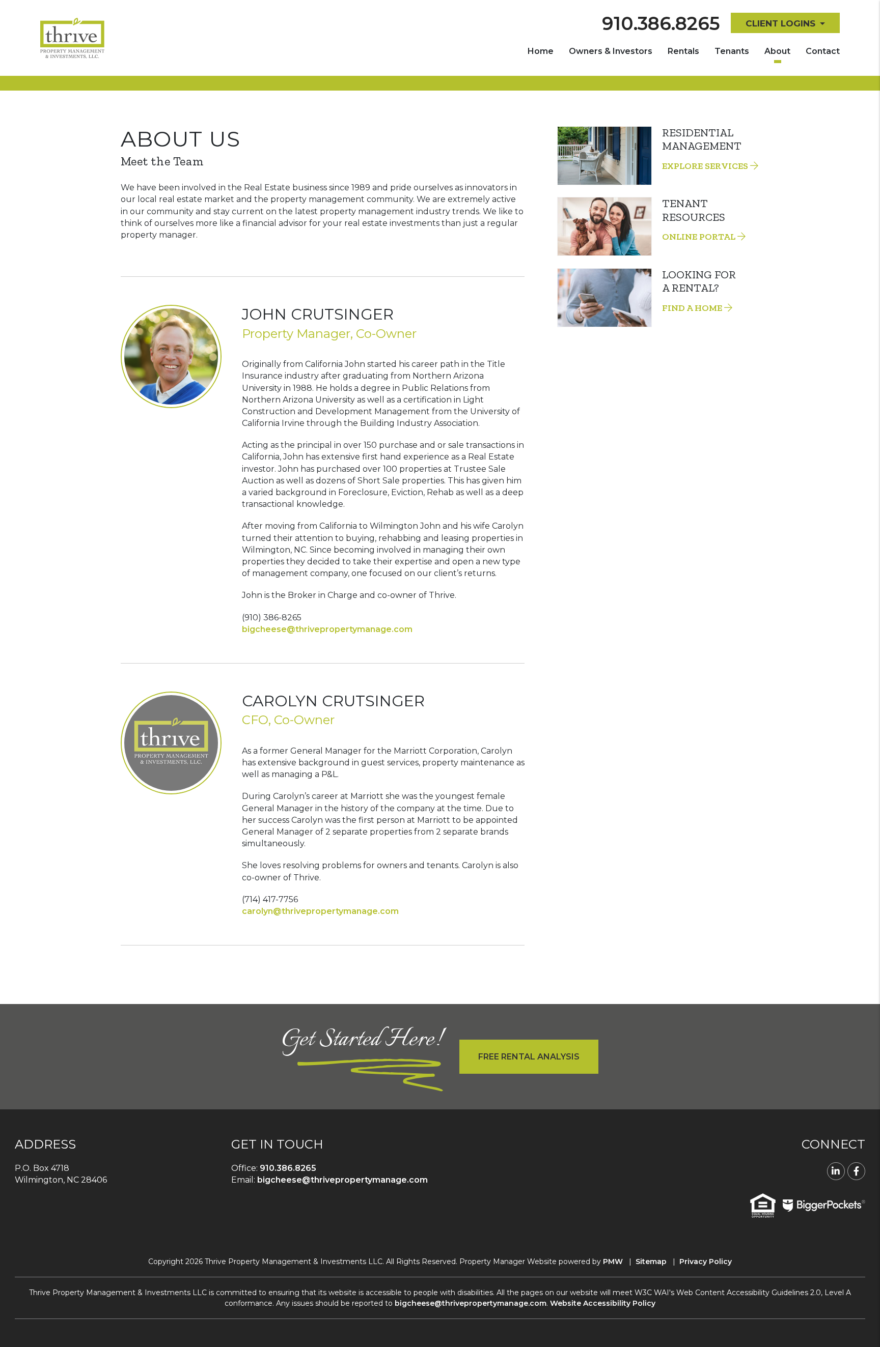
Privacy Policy (705, 1261)
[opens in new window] (824, 1205)
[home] (72, 37)
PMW (613, 1261)
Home (541, 51)
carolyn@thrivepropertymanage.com (320, 911)
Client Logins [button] (780, 23)
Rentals (683, 51)
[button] (836, 1171)
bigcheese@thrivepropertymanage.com (327, 629)
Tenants (731, 51)
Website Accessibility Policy (602, 1303)
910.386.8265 (661, 23)
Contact (823, 51)
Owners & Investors (610, 51)
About (777, 51)
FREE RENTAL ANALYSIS (529, 1057)
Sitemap (651, 1261)
